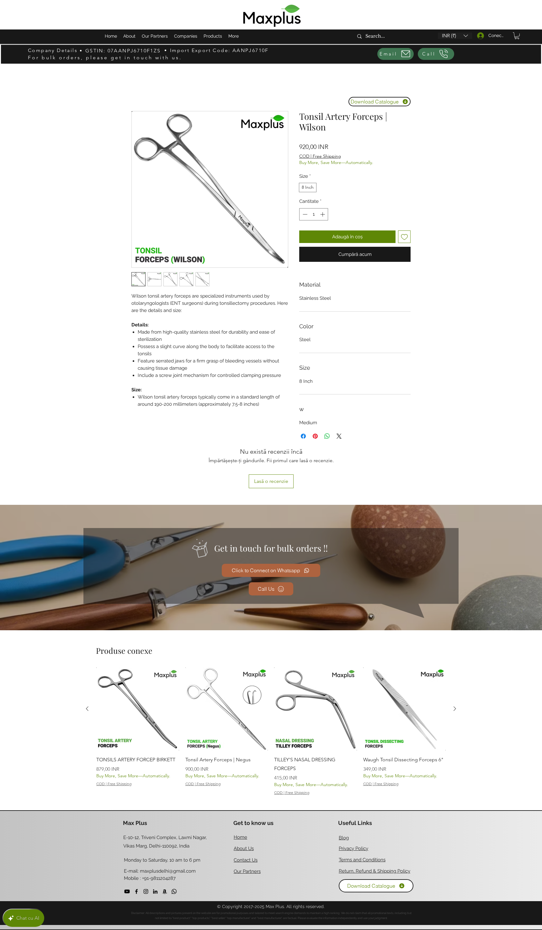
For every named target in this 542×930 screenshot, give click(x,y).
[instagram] (146, 850)
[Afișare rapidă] (137, 667)
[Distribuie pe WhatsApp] (327, 436)
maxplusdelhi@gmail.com (168, 829)
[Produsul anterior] (87, 667)
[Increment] (323, 214)
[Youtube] (127, 850)
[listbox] (455, 36)
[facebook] (136, 850)
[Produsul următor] (455, 667)
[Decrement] (304, 214)
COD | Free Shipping (320, 156)
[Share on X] (339, 436)
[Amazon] (165, 850)
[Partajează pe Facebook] (303, 436)
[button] (455, 36)
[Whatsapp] (174, 850)
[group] (271, 690)
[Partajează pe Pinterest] (315, 436)
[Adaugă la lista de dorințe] (404, 236)
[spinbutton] (314, 214)
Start (136, 88)
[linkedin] (155, 850)
